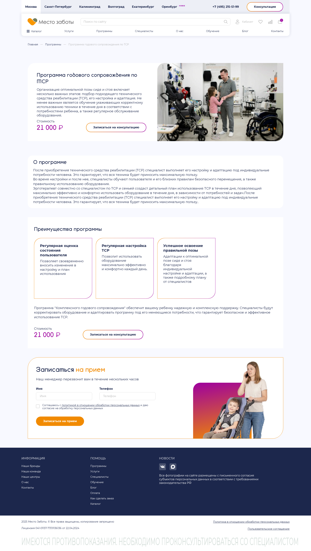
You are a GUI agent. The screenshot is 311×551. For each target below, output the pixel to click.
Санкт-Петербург (58, 6)
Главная (33, 44)
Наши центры (30, 476)
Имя (39, 388)
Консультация (265, 6)
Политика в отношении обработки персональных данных (251, 521)
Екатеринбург (143, 6)
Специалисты (144, 31)
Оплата (95, 493)
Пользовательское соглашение (269, 528)
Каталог (36, 31)
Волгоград (116, 6)
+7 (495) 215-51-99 (226, 6)
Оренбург (171, 6)
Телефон (106, 388)
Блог (245, 31)
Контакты (277, 31)
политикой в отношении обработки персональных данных (101, 405)
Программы (104, 31)
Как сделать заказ (102, 498)
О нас (179, 31)
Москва (31, 6)
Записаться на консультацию (116, 127)
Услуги (69, 31)
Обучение (212, 31)
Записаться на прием (60, 421)
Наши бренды (30, 466)
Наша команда (31, 471)
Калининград (89, 6)
